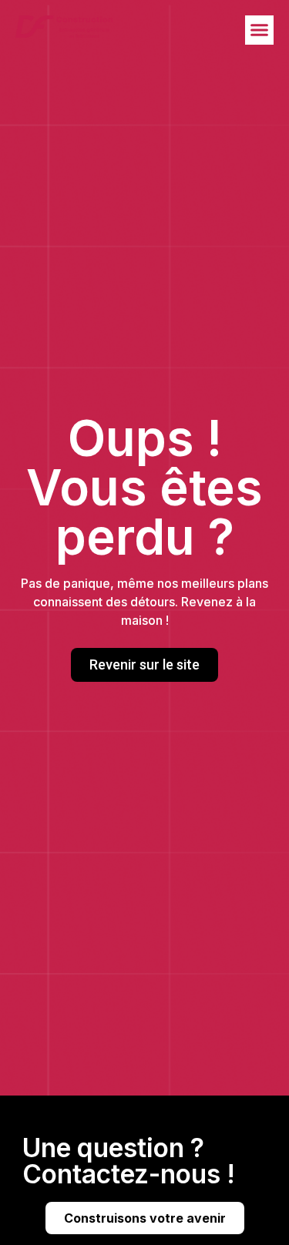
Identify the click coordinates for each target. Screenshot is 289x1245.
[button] (259, 30)
